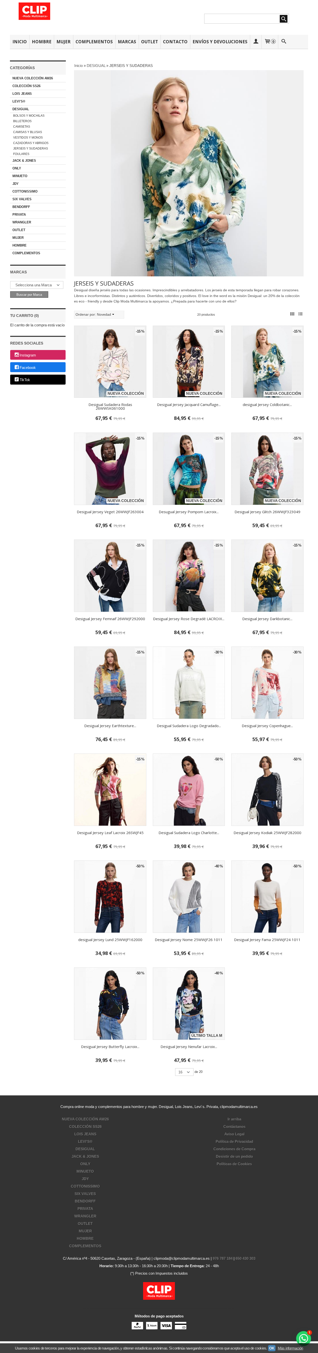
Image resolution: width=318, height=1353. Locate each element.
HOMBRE (41, 42)
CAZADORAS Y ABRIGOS (30, 143)
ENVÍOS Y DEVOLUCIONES (220, 42)
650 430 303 (245, 1258)
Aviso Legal (234, 1134)
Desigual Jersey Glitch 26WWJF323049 (267, 511)
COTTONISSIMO (25, 191)
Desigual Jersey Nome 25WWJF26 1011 (189, 939)
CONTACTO (175, 42)
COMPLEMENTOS (94, 42)
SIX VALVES (22, 199)
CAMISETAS (21, 126)
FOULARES (21, 154)
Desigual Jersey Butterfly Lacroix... (110, 1046)
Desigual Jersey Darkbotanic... (267, 618)
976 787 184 (223, 1258)
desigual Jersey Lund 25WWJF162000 (110, 939)
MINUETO (19, 176)
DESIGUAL (20, 109)
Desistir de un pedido (234, 1156)
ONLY (16, 168)
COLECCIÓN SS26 (26, 86)
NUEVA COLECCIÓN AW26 (32, 78)
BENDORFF (21, 207)
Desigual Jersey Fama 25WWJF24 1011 (267, 939)
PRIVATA (19, 214)
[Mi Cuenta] (255, 42)
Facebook (28, 367)
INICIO (19, 42)
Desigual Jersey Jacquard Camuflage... (189, 404)
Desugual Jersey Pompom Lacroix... (189, 511)
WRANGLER (21, 222)
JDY (15, 184)
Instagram (28, 355)
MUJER (63, 42)
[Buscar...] (284, 42)
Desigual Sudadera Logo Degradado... (189, 725)
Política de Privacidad (234, 1141)
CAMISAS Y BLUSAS (27, 132)
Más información (290, 1348)
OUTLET (149, 42)
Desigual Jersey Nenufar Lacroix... (188, 1046)
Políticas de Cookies (234, 1164)
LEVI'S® (18, 101)
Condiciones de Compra (234, 1149)
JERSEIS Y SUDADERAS (30, 148)
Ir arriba (234, 1119)
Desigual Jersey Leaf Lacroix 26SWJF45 (110, 832)
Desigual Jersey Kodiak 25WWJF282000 (267, 832)
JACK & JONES (24, 160)
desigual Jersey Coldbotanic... (267, 404)
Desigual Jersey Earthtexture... (110, 725)
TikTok (25, 380)
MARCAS (127, 42)
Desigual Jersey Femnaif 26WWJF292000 (110, 618)
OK (272, 1348)
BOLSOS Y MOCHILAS (28, 115)
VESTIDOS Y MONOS (28, 137)
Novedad (104, 314)
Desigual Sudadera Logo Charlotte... (189, 832)
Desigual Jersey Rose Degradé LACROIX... (188, 618)
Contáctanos (234, 1126)
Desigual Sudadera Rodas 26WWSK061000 (110, 406)
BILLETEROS (22, 121)
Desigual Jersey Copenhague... (267, 725)
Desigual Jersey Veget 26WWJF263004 (110, 511)
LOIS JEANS (22, 94)
